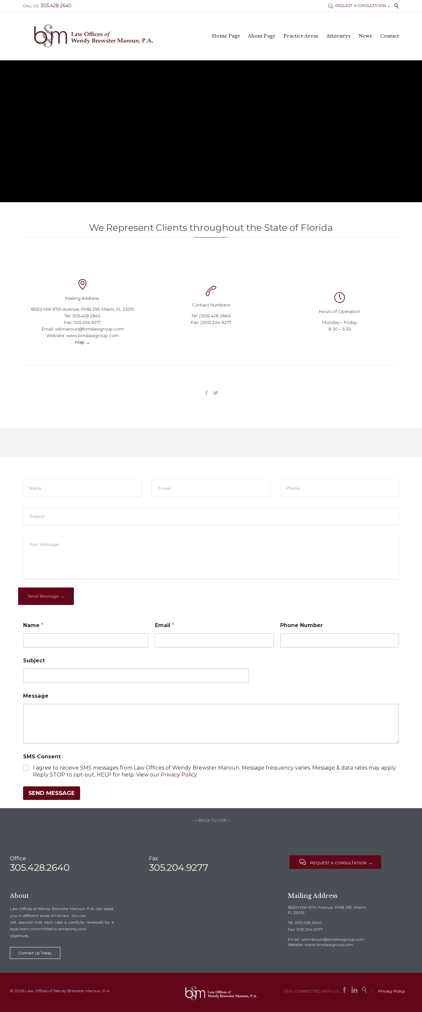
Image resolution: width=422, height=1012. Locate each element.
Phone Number (301, 625)
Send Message (51, 793)
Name (33, 625)
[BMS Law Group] (93, 36)
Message (35, 696)
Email (164, 625)
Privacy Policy (179, 775)
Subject (34, 660)
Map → (82, 342)
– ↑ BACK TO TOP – (211, 820)
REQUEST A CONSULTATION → (359, 5)
